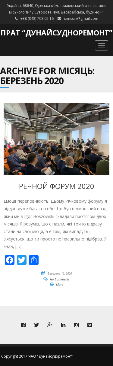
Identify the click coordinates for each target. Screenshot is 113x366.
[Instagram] (77, 325)
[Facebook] (23, 325)
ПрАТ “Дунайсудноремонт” (56, 33)
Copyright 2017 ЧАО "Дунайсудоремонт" (37, 356)
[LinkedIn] (63, 325)
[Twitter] (37, 325)
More (59, 285)
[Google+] (50, 325)
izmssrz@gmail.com (81, 18)
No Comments (60, 279)
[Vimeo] (90, 325)
